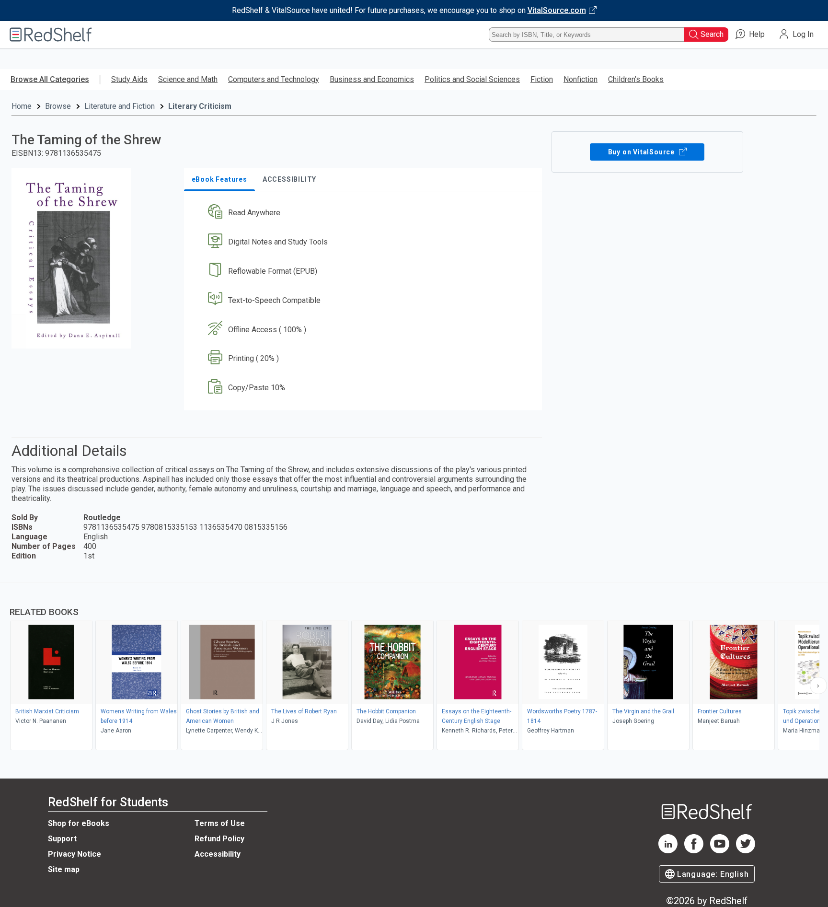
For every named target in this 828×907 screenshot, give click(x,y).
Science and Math (188, 79)
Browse (58, 106)
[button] (365, 213)
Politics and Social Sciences (472, 79)
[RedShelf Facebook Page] (693, 850)
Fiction (541, 79)
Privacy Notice (74, 854)
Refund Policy (219, 838)
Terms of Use (220, 823)
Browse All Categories (50, 79)
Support (62, 838)
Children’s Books (636, 79)
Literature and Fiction (119, 106)
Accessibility (218, 854)
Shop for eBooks (78, 823)
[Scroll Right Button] (818, 685)
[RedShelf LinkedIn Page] (668, 850)
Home (22, 106)
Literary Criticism (199, 106)
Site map (64, 869)
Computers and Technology (273, 79)
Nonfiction (581, 79)
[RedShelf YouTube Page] (719, 850)
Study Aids (129, 79)
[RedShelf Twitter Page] (745, 850)
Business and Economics (372, 79)
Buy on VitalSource (642, 152)
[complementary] (414, 667)
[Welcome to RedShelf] (50, 34)
